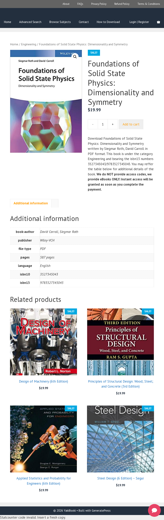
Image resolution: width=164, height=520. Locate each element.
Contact (84, 22)
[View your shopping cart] (158, 22)
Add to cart (131, 124)
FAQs (80, 4)
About (66, 4)
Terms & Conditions (148, 4)
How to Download (108, 22)
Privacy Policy (98, 4)
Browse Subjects (60, 22)
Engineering (28, 44)
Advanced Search (30, 22)
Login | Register (139, 22)
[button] (75, 56)
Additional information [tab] (31, 203)
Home (7, 22)
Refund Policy (121, 4)
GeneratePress (101, 510)
